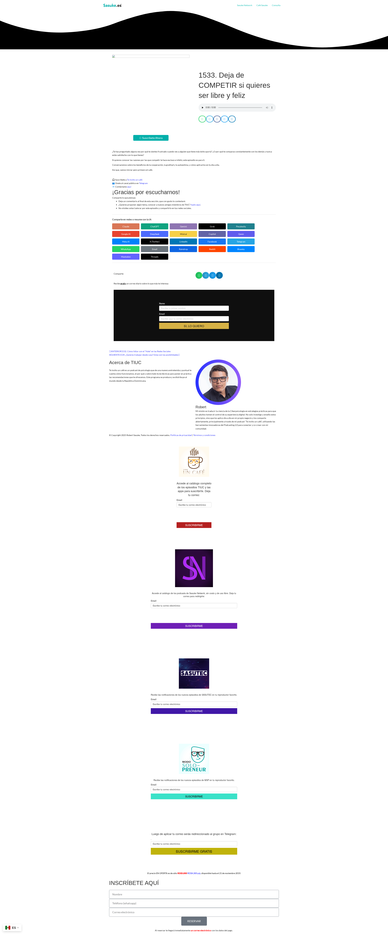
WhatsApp (126, 249)
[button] (281, 5)
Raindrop (183, 249)
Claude (125, 226)
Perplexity (241, 226)
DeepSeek (154, 234)
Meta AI (126, 241)
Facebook (212, 241)
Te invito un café (134, 179)
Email (154, 249)
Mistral (183, 234)
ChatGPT (154, 226)
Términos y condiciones (204, 435)
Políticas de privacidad (181, 435)
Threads (154, 256)
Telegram (143, 183)
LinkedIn (183, 241)
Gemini (183, 226)
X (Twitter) (155, 241)
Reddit (212, 249)
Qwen (241, 234)
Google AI (125, 234)
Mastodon (126, 256)
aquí (129, 186)
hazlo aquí (195, 204)
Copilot (212, 234)
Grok (212, 226)
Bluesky (241, 249)
